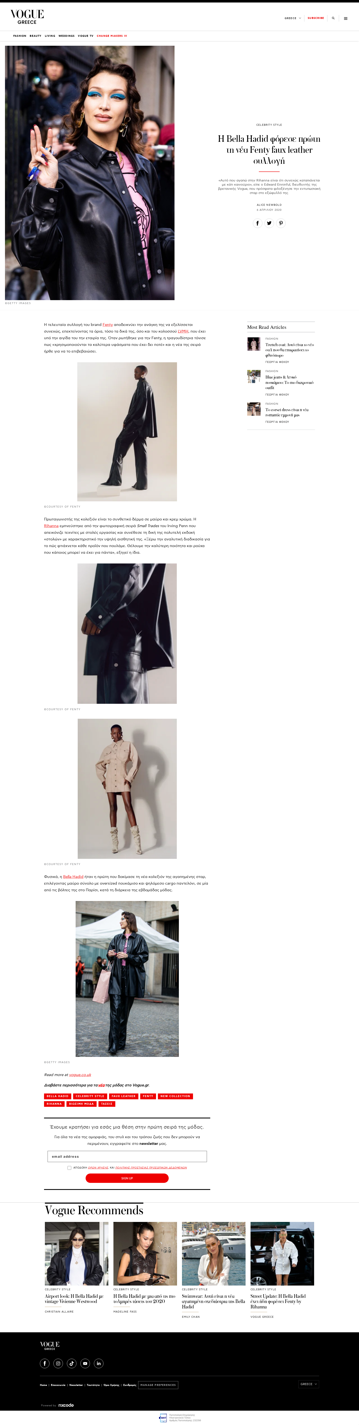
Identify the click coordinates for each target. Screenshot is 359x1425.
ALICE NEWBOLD (269, 205)
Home (43, 1385)
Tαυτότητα (93, 1385)
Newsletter (76, 1385)
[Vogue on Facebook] (45, 1362)
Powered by (49, 1405)
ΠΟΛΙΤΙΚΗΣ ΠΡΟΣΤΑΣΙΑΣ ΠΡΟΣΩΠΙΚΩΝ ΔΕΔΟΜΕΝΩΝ (151, 1167)
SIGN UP (127, 1178)
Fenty (108, 325)
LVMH (183, 331)
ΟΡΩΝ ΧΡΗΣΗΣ (98, 1167)
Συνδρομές (129, 1385)
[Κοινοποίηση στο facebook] (257, 224)
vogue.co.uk (80, 1075)
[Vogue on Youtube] (85, 1362)
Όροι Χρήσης (111, 1385)
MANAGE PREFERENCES (158, 1385)
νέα (101, 1085)
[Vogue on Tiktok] (72, 1362)
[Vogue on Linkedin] (98, 1362)
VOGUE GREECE (262, 1317)
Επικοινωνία (58, 1385)
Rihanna (51, 526)
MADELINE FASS (125, 1311)
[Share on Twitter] (269, 224)
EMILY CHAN (191, 1317)
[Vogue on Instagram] (58, 1362)
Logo (86, 1347)
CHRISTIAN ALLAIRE (59, 1311)
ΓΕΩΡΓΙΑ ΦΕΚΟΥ (277, 362)
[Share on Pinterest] (281, 224)
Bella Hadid (73, 877)
